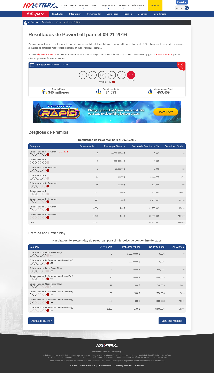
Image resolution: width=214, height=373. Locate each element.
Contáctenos (139, 366)
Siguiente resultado (172, 320)
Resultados (57, 14)
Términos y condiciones (123, 366)
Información (75, 14)
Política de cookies (105, 366)
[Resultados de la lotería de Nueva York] (41, 5)
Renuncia (73, 366)
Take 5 (95, 5)
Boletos (155, 5)
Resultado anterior (41, 320)
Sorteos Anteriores (164, 54)
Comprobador (94, 14)
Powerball (124, 5)
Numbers (83, 5)
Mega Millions (108, 5)
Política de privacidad (87, 366)
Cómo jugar (112, 14)
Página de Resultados (46, 54)
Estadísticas (160, 14)
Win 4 (73, 5)
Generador (143, 14)
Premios (128, 14)
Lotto (64, 5)
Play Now (166, 111)
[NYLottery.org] (25, 22)
